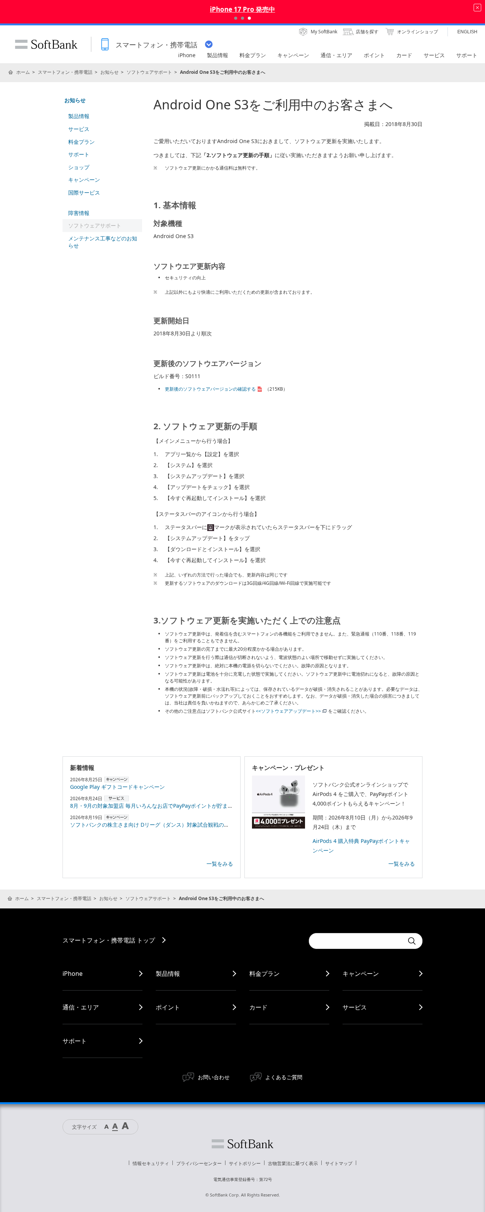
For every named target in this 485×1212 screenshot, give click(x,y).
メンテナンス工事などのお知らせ (102, 242)
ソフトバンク (242, 1144)
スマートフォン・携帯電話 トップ (109, 940)
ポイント (168, 1007)
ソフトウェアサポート (149, 72)
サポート (78, 154)
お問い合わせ (214, 1077)
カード (258, 1007)
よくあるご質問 (283, 1077)
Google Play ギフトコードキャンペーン (117, 786)
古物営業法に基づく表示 (293, 1163)
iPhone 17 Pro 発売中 (242, 9)
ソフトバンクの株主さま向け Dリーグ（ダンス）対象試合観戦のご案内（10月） (166, 824)
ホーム (23, 72)
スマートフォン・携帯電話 (65, 72)
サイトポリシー (245, 1163)
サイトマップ (338, 1163)
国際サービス (84, 192)
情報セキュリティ (151, 1163)
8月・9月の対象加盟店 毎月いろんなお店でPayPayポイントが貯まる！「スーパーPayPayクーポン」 (189, 805)
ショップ (78, 167)
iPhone (73, 973)
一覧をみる (220, 863)
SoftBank (46, 44)
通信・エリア (81, 1007)
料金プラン (81, 141)
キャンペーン (84, 179)
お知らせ (109, 72)
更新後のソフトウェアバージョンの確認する (210, 389)
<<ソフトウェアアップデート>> (288, 711)
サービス (78, 128)
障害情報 (78, 213)
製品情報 (78, 116)
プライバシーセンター (199, 1163)
